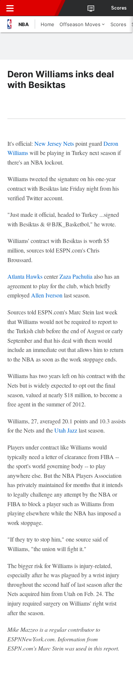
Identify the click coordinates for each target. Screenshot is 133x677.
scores (119, 8)
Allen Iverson (46, 295)
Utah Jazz (65, 430)
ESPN (39, 8)
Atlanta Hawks (24, 276)
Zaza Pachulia (75, 276)
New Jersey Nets (54, 143)
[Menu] (10, 8)
